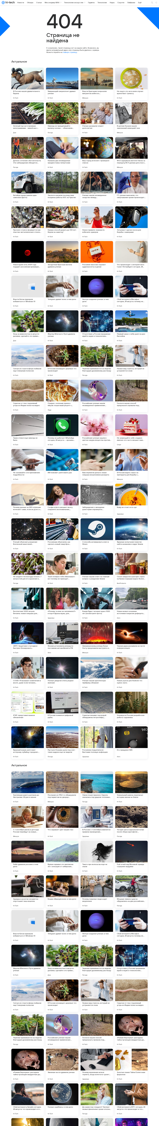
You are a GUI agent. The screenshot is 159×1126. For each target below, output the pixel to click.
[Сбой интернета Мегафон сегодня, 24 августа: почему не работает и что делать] (131, 292)
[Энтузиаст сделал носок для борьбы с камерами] (131, 222)
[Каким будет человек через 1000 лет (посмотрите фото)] (97, 604)
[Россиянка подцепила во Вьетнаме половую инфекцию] (97, 742)
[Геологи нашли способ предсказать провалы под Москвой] (131, 396)
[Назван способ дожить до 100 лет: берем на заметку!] (62, 222)
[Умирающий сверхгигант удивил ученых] (62, 84)
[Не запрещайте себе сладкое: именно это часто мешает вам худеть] (131, 430)
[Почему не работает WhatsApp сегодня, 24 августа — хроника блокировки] (62, 430)
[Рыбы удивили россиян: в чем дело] (27, 995)
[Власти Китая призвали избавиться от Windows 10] (27, 292)
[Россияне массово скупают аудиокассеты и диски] (97, 257)
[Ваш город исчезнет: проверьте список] (97, 153)
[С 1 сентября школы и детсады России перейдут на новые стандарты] (27, 961)
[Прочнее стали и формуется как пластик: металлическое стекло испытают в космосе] (27, 222)
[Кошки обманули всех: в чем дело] (62, 1030)
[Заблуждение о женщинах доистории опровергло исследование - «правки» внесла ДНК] (97, 500)
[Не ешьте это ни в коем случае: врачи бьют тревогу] (131, 84)
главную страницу (70, 52)
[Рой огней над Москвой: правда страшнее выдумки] (131, 995)
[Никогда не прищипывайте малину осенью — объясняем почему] (62, 118)
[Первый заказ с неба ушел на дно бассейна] (131, 326)
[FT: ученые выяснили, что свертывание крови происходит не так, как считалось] (131, 188)
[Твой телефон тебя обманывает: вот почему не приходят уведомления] (62, 569)
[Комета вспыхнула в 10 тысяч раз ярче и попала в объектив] (97, 812)
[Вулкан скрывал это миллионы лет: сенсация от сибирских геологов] (62, 995)
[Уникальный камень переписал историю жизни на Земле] (131, 926)
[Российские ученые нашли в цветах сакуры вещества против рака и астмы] (97, 430)
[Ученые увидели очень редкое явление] (62, 673)
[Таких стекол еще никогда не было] (27, 430)
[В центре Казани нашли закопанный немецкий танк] (131, 118)
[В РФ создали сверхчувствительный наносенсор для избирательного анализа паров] (97, 881)
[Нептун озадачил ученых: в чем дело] (97, 292)
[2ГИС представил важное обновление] (27, 708)
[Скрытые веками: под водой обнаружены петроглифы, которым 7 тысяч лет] (97, 708)
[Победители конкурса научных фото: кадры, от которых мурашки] (62, 777)
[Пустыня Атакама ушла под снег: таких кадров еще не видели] (62, 742)
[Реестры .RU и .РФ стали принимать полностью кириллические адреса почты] (27, 881)
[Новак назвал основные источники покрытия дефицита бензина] (131, 604)
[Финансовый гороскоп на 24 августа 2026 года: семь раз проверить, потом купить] (27, 846)
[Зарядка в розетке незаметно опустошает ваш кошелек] (27, 1030)
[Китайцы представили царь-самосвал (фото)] (27, 188)
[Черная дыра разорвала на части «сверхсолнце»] (131, 638)
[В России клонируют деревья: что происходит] (62, 361)
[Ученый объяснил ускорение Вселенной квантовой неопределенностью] (27, 534)
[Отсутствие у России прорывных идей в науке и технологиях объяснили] (97, 326)
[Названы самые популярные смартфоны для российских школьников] (131, 846)
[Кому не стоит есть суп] (131, 500)
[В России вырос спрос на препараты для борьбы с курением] (131, 465)
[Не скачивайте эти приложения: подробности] (27, 465)
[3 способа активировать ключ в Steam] (97, 534)
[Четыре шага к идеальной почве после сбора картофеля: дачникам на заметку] (131, 961)
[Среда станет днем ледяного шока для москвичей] (27, 777)
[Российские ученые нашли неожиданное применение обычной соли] (97, 396)
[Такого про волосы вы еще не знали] (97, 995)
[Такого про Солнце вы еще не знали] (97, 846)
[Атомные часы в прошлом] (131, 777)
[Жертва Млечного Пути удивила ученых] (62, 326)
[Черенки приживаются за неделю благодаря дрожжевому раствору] (97, 361)
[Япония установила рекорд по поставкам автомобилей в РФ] (62, 638)
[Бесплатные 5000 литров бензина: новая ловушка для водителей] (27, 604)
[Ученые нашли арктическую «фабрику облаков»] (97, 673)
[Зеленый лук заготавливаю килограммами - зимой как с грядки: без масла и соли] (27, 118)
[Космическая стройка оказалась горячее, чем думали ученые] (27, 812)
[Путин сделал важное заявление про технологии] (97, 777)
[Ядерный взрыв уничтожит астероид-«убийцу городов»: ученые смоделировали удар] (27, 742)
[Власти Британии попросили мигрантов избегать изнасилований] (97, 84)
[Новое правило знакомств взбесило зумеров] (97, 222)
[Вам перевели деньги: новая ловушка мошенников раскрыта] (97, 465)
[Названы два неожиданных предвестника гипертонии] (62, 153)
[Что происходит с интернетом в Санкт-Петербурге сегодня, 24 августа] (131, 257)
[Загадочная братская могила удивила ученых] (62, 257)
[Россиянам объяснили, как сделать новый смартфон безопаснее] (62, 534)
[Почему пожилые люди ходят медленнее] (97, 1030)
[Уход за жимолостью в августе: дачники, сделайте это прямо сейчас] (27, 326)
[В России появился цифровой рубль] (62, 708)
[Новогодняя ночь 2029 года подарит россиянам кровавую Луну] (27, 257)
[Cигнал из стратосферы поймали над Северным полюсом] (27, 361)
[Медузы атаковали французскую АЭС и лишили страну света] (62, 846)
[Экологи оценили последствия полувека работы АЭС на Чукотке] (62, 188)
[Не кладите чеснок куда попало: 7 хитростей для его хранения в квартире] (27, 569)
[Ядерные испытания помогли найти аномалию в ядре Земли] (131, 534)
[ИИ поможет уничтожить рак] (62, 465)
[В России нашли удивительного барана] (27, 84)
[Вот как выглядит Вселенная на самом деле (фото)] (62, 812)
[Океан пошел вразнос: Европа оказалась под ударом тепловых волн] (97, 926)
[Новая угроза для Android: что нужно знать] (131, 673)
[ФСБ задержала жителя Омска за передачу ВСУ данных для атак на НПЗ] (131, 153)
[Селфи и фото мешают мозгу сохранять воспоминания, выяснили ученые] (62, 500)
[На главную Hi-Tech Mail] (10, 2)
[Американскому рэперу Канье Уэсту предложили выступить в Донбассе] (97, 638)
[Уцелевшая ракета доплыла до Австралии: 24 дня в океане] (27, 926)
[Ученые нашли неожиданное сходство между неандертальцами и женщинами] (97, 188)
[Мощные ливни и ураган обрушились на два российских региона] (131, 1030)
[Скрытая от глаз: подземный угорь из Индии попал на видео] (27, 396)
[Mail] (3, 2)
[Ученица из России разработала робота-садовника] (131, 708)
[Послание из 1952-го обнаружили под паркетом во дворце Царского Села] (62, 926)
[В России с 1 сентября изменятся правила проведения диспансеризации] (97, 961)
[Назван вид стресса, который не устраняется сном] (131, 361)
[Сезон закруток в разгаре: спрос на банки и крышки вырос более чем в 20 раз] (131, 569)
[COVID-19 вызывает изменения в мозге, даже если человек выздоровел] (27, 673)
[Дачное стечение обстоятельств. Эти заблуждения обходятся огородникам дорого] (27, 153)
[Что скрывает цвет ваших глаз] (62, 961)
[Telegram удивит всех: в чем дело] (62, 292)
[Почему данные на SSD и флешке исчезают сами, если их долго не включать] (27, 500)
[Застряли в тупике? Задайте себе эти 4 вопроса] (131, 812)
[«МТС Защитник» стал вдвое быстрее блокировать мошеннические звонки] (27, 638)
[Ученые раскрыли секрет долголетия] (97, 118)
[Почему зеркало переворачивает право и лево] (131, 881)
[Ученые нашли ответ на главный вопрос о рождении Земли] (97, 569)
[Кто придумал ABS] (131, 742)
